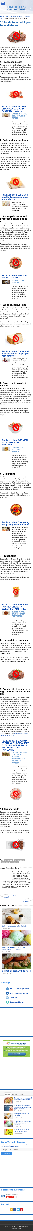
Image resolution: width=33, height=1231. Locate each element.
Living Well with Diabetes (13, 1142)
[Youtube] (21, 1209)
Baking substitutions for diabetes (15, 926)
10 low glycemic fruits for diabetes (11, 896)
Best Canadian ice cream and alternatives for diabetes (13, 948)
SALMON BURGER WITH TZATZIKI (16, 971)
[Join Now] (16, 1048)
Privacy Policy (16, 1228)
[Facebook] (14, 1209)
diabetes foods (19, 860)
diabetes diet (9, 860)
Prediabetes (14, 997)
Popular (14, 1094)
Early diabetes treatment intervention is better (22, 1130)
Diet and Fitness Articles (14, 16)
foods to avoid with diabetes (10, 862)
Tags (21, 1094)
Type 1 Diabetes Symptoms (19, 989)
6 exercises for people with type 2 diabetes (20, 900)
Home (2, 16)
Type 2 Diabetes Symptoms (19, 993)
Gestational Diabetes (17, 1002)
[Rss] (11, 1209)
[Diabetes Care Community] (16, 7)
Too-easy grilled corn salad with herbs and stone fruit (23, 1098)
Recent (7, 1094)
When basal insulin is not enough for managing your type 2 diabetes (22, 1107)
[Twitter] (18, 1209)
